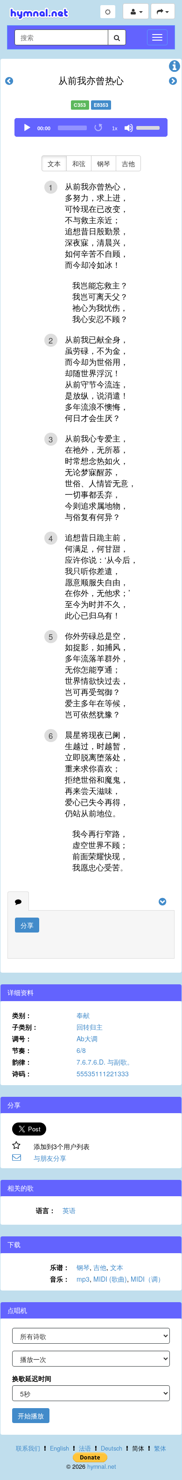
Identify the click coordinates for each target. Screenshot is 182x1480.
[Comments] (18, 901)
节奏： (22, 1050)
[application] (91, 127)
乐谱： (60, 1267)
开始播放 (31, 1415)
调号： (22, 1038)
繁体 (160, 1448)
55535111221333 (103, 1073)
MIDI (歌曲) (110, 1279)
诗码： (22, 1073)
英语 (69, 1210)
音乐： (60, 1279)
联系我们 (28, 1448)
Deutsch (111, 1448)
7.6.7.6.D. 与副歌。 (105, 1061)
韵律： (22, 1061)
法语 (85, 1448)
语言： (46, 1210)
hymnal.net (101, 1466)
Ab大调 (87, 1038)
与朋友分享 (50, 1158)
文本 (54, 163)
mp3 (83, 1279)
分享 (27, 925)
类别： (22, 1015)
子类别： (25, 1026)
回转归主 (90, 1026)
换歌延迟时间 (31, 1378)
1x (115, 128)
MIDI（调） (147, 1279)
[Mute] (128, 128)
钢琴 (103, 163)
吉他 (128, 163)
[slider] (149, 127)
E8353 (101, 104)
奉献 (83, 1015)
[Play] (27, 128)
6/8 (81, 1050)
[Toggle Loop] (99, 128)
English (59, 1448)
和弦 (78, 163)
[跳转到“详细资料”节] (174, 68)
